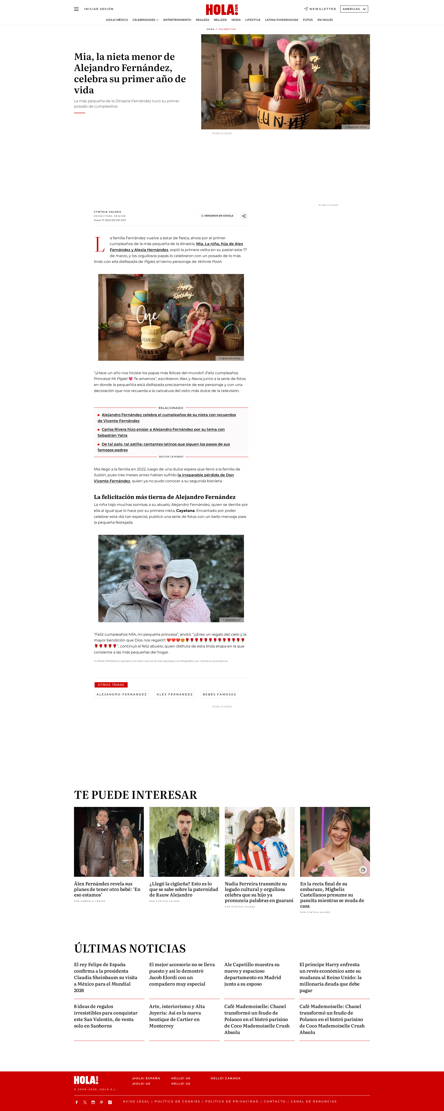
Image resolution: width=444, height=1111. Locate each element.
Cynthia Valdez (107, 211)
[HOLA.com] (222, 10)
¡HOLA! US (141, 1083)
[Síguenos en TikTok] (110, 1102)
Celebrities (227, 29)
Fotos (308, 20)
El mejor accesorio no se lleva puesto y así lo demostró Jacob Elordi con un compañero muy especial (182, 974)
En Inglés (325, 20)
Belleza (220, 20)
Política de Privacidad (232, 1101)
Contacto (275, 1101)
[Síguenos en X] (85, 1102)
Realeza (202, 20)
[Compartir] (244, 216)
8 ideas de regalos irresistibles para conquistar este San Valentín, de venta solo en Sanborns (106, 1015)
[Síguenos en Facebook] (77, 1102)
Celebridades (144, 20)
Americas (351, 9)
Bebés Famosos (219, 694)
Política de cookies (177, 1101)
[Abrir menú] (76, 9)
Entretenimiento (177, 20)
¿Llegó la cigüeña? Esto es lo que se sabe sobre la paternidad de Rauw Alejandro (183, 889)
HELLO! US (181, 1083)
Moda (236, 20)
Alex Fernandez (175, 694)
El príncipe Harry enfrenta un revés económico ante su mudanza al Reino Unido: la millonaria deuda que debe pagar (330, 977)
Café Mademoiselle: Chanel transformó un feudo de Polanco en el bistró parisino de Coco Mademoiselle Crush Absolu (257, 1018)
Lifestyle (252, 20)
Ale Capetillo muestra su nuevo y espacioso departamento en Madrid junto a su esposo (252, 974)
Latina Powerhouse (281, 20)
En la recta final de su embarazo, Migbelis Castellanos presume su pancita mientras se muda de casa (332, 894)
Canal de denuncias (314, 1101)
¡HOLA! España (146, 1078)
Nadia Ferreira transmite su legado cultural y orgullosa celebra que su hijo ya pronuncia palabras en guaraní (259, 891)
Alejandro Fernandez (122, 694)
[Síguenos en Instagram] (94, 1102)
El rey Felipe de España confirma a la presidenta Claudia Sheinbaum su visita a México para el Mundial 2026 (105, 977)
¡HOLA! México (117, 20)
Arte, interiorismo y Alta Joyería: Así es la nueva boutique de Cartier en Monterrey (177, 1015)
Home (211, 29)
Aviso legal (136, 1101)
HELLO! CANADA (226, 1078)
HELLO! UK (181, 1078)
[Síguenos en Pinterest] (102, 1102)
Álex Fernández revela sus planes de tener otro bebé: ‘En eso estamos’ (107, 889)
